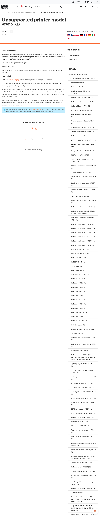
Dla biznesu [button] (53, 7)
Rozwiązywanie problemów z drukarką (26, 12)
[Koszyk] (97, 2)
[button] (68, 35)
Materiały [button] (28, 7)
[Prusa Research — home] (5, 6)
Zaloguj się (26, 139)
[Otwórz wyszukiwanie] (73, 2)
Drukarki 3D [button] (17, 6)
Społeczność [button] (89, 7)
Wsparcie (10, 12)
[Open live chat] (95, 511)
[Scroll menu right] (98, 7)
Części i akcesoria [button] (41, 7)
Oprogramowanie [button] (66, 7)
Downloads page (14, 80)
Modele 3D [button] (78, 7)
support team (37, 109)
